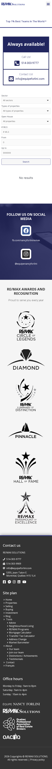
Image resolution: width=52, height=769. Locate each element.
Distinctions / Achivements (23, 655)
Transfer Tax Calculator (22, 636)
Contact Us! (26, 74)
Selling (9, 606)
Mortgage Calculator (20, 632)
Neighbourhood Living (21, 626)
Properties (11, 602)
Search (26, 162)
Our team (14, 649)
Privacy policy (37, 759)
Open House (7, 116)
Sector (4, 95)
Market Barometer (19, 642)
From (3, 137)
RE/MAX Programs (19, 629)
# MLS (4, 127)
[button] (48, 3)
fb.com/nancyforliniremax (26, 240)
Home (8, 599)
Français (9, 665)
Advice (12, 622)
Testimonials (16, 659)
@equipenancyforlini (26, 263)
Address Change (18, 639)
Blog (8, 616)
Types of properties (10, 106)
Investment (11, 612)
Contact (10, 662)
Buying (9, 609)
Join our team (16, 652)
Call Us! (26, 57)
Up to (3, 148)
